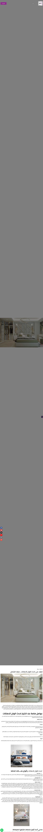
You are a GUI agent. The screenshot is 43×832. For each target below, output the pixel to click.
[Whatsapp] (1, 830)
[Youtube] (1, 530)
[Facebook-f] (1, 528)
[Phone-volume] (1, 537)
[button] (33, 3)
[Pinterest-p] (1, 535)
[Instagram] (1, 533)
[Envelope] (1, 540)
